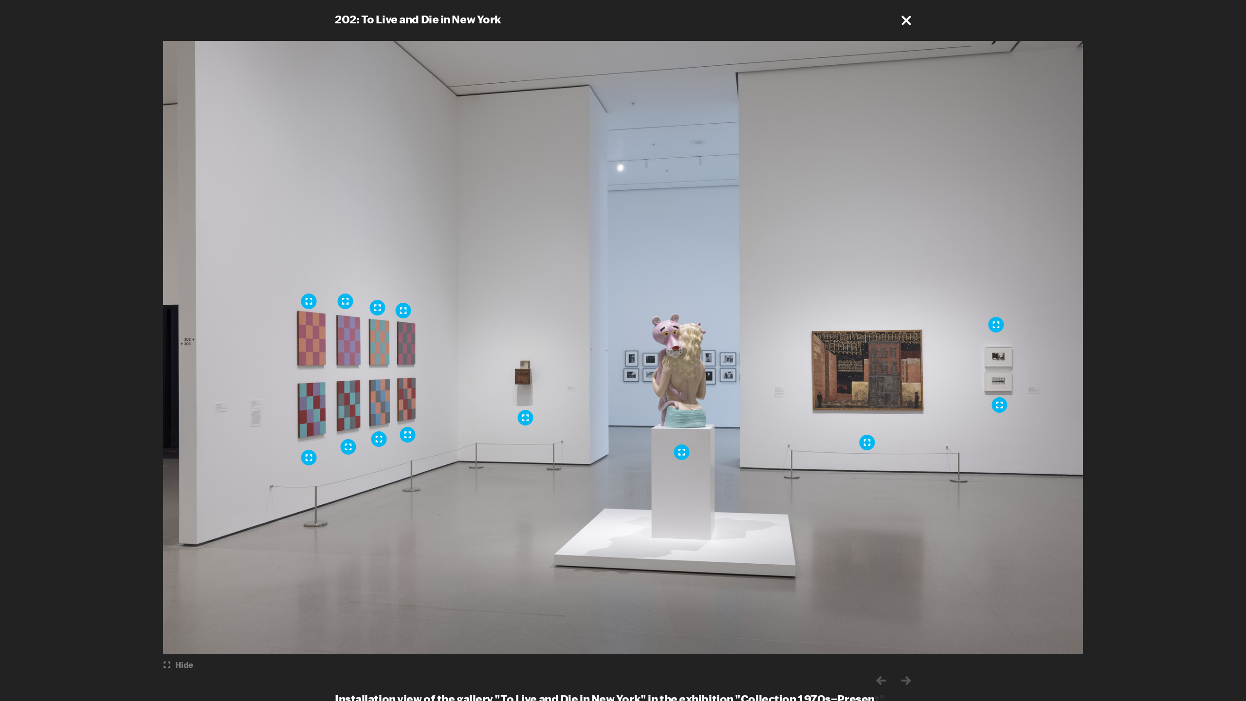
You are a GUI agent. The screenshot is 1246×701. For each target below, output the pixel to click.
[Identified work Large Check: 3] (309, 301)
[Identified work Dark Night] (525, 417)
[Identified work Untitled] (999, 405)
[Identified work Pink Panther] (682, 452)
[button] (906, 20)
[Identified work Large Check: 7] (403, 310)
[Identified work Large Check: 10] (379, 439)
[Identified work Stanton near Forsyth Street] (867, 442)
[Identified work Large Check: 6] (377, 307)
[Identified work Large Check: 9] (348, 447)
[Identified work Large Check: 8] (309, 457)
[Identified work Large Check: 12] (408, 434)
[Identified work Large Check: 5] (345, 301)
